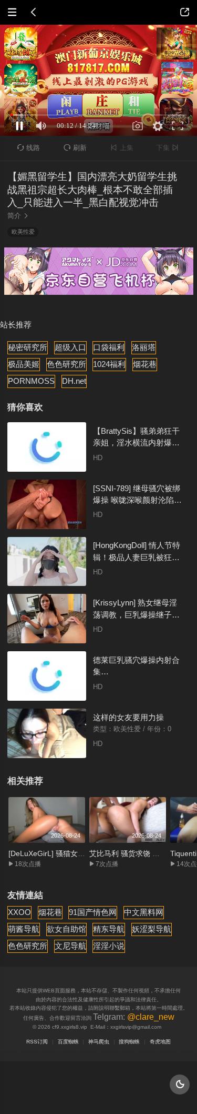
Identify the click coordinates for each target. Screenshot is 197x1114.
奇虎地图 (160, 1042)
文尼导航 (70, 945)
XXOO (19, 912)
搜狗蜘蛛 (129, 1042)
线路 (28, 148)
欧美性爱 (23, 231)
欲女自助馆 (66, 928)
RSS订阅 (37, 1042)
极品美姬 (23, 364)
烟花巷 (145, 364)
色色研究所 (66, 364)
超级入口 (70, 347)
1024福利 (109, 364)
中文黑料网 (143, 912)
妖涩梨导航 (151, 928)
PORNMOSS (31, 380)
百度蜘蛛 (68, 1042)
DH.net (74, 380)
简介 (18, 216)
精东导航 (109, 928)
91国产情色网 (93, 912)
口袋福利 (109, 347)
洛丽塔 (143, 347)
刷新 (75, 148)
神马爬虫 (98, 1042)
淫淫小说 (109, 945)
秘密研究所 (27, 347)
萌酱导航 (23, 928)
